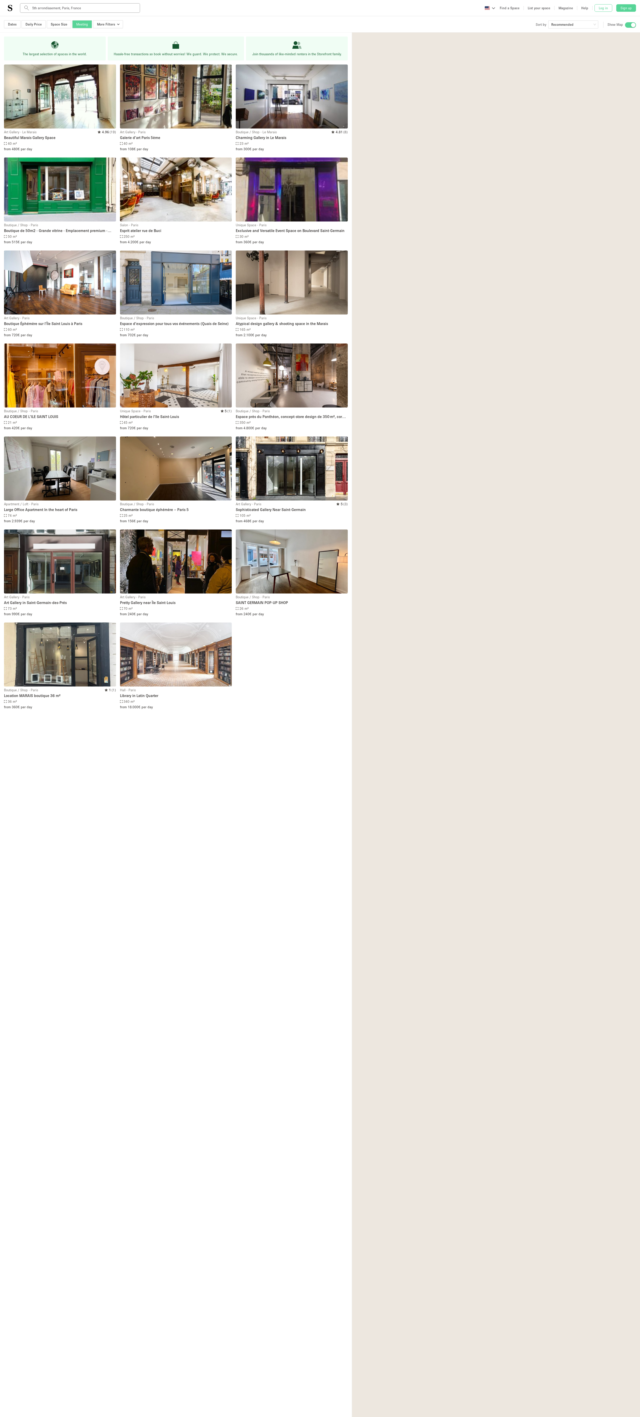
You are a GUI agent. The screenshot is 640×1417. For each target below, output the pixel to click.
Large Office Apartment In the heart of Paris (40, 509)
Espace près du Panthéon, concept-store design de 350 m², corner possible (292, 417)
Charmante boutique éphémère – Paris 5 (154, 509)
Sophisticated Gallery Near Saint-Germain (271, 509)
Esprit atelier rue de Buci (140, 230)
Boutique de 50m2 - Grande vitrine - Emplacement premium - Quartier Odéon (56, 231)
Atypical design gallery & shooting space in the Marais (282, 323)
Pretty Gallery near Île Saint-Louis (148, 602)
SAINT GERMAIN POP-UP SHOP (262, 602)
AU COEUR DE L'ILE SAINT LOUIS (31, 416)
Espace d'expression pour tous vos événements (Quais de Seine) (174, 323)
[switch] (630, 25)
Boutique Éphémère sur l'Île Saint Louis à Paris (43, 323)
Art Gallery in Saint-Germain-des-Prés (35, 602)
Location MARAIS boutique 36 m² (32, 695)
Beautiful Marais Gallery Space (30, 137)
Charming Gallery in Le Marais (261, 137)
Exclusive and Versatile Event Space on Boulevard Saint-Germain (290, 230)
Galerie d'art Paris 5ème (140, 137)
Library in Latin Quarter (139, 695)
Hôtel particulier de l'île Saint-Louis (149, 416)
